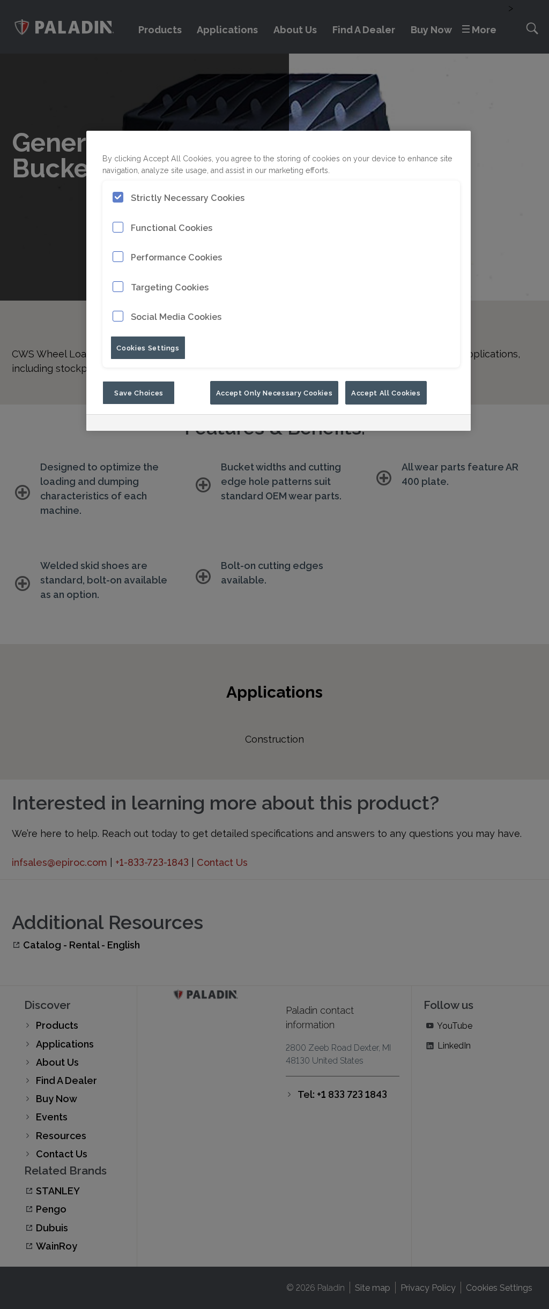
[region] (278, 280)
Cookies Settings (147, 347)
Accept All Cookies (386, 392)
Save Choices (139, 392)
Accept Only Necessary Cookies (274, 392)
